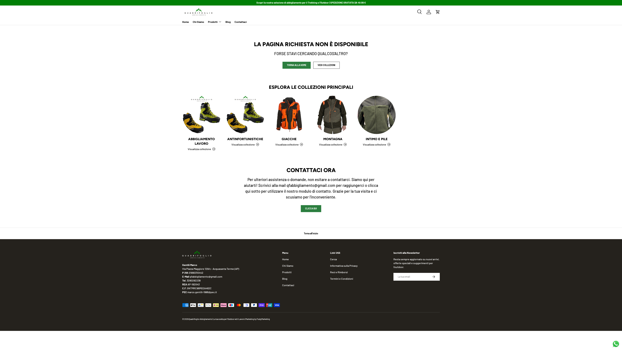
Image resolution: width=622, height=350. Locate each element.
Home (185, 21)
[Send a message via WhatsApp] (615, 343)
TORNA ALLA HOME (296, 65)
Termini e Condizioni (341, 278)
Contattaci (241, 21)
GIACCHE (289, 139)
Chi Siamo (198, 21)
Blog (228, 21)
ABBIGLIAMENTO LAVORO (201, 141)
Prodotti (213, 21)
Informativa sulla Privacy (344, 265)
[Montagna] (333, 115)
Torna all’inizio (311, 233)
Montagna (332, 139)
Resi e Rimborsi (339, 272)
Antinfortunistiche (245, 139)
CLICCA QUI (311, 208)
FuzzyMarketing (263, 319)
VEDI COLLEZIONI (326, 65)
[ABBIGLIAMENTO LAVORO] (201, 115)
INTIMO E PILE (377, 139)
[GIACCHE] (289, 115)
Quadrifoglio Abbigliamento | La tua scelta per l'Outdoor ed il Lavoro (217, 319)
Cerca (333, 259)
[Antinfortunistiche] (245, 115)
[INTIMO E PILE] (376, 115)
